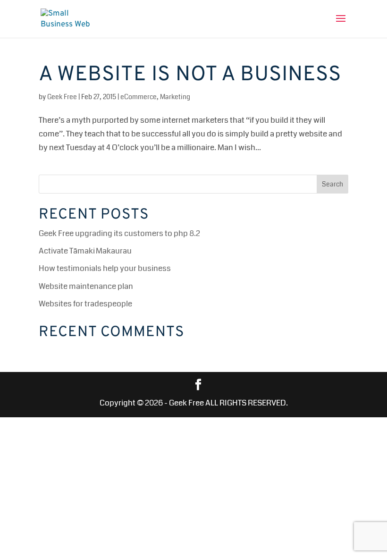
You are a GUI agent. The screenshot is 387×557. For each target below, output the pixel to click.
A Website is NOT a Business (190, 75)
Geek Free (62, 96)
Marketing (175, 96)
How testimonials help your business (105, 268)
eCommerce (138, 96)
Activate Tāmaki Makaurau (85, 251)
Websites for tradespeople (85, 304)
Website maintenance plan (86, 286)
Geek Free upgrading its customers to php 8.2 (119, 233)
